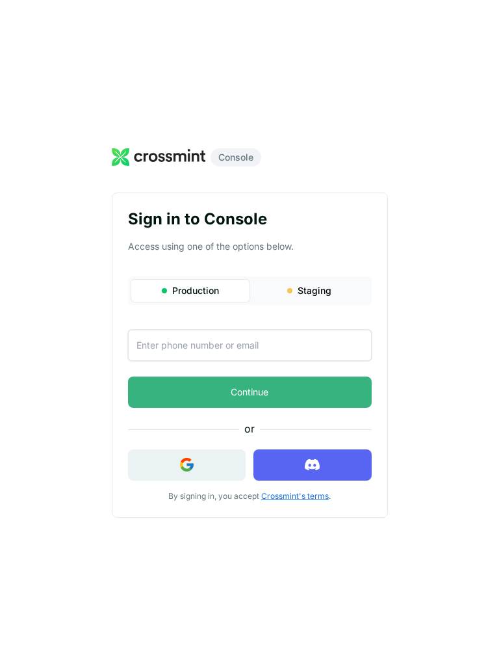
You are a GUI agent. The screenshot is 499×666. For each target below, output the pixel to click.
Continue (249, 391)
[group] (250, 290)
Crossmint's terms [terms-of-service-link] (295, 496)
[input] (250, 345)
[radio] (190, 290)
